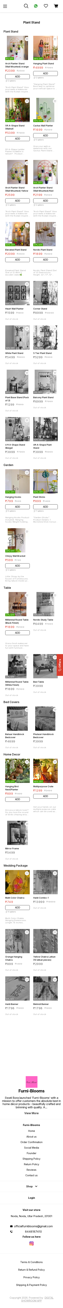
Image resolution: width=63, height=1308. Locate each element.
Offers (59, 663)
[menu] (5, 6)
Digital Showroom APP (37, 1299)
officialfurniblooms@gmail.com (33, 1226)
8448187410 (33, 1231)
